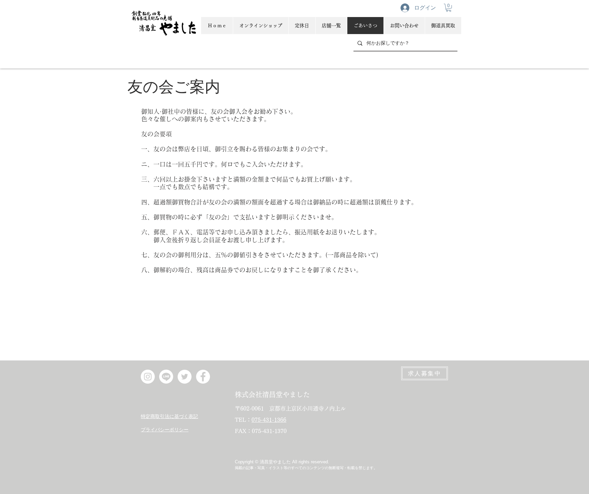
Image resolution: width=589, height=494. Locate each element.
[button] (448, 8)
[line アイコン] (166, 377)
